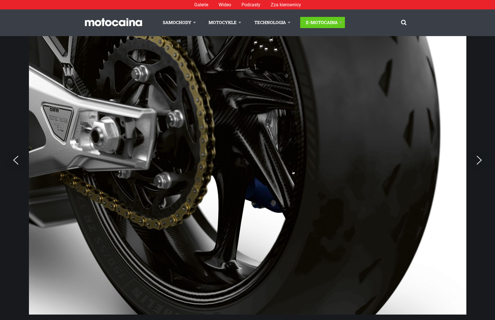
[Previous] (16, 160)
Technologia (270, 22)
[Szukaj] (403, 22)
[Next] (479, 160)
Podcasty (250, 4)
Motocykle (223, 22)
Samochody (177, 22)
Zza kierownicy (286, 4)
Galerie (201, 4)
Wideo (225, 4)
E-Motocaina (322, 22)
